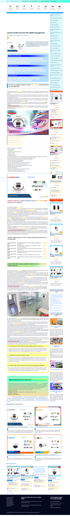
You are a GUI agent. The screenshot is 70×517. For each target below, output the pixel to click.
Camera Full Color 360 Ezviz (54, 84)
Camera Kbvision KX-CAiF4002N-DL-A (55, 103)
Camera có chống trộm (54, 48)
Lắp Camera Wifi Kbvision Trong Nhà (56, 70)
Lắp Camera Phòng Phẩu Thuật (55, 45)
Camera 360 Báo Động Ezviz (55, 80)
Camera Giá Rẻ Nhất (53, 43)
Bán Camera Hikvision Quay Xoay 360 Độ (56, 75)
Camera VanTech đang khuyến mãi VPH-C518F (15, 454)
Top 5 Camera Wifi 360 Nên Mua (13, 60)
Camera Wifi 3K (26, 68)
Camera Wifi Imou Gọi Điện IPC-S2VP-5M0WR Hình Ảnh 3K (56, 181)
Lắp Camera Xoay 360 (53, 89)
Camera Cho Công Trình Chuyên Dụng (55, 51)
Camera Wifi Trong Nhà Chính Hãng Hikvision (15, 68)
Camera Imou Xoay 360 (54, 82)
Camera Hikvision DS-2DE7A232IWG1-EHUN (52, 478)
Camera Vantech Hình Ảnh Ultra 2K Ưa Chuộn (56, 33)
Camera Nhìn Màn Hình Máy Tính (55, 53)
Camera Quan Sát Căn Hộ (30, 398)
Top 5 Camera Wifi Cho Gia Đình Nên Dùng (15, 70)
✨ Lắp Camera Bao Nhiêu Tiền (56, 302)
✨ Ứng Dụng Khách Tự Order (55, 299)
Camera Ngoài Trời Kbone (27, 70)
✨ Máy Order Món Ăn (54, 300)
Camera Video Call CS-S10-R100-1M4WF (56, 214)
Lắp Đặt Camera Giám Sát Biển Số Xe (56, 346)
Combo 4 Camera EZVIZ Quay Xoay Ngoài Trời (56, 278)
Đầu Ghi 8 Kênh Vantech (54, 24)
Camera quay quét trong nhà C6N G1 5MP (56, 235)
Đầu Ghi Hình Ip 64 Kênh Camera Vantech (55, 30)
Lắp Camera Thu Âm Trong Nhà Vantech (55, 15)
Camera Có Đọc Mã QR (54, 35)
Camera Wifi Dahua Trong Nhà (55, 68)
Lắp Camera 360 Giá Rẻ (23, 78)
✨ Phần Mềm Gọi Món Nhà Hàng (56, 296)
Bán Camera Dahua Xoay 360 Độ (55, 78)
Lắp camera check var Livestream (13, 62)
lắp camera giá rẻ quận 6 (55, 507)
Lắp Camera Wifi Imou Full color (55, 87)
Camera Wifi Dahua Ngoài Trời (55, 72)
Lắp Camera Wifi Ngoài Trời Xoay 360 (39, 70)
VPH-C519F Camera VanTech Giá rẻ (41, 426)
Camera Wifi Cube (11, 72)
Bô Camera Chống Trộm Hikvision (13, 80)
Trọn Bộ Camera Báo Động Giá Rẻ (15, 400)
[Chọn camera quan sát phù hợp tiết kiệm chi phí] (62, 8)
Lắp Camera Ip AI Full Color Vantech (56, 18)
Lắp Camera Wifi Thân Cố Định (55, 55)
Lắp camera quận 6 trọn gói (56, 503)
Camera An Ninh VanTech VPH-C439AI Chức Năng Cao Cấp (45, 454)
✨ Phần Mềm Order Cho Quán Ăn (56, 294)
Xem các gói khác (10, 493)
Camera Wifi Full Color (54, 62)
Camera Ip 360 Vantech (54, 20)
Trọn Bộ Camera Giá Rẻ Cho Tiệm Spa (28, 400)
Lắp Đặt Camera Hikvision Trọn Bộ (33, 78)
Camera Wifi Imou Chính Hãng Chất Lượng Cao (56, 65)
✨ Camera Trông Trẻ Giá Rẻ (55, 310)
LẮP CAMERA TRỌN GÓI (34, 1)
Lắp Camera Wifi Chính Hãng (44, 1)
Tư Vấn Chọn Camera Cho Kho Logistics (55, 41)
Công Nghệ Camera (25, 1)
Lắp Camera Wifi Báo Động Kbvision (36, 68)
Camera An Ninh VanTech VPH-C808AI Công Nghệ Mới (26, 33)
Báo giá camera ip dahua (43, 60)
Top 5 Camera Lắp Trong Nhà (25, 62)
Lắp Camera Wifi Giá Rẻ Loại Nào (56, 392)
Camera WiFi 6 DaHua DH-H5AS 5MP (40, 475)
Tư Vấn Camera (53, 1)
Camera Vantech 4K (53, 22)
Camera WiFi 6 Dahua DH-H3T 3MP (27, 477)
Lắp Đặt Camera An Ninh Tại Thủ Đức (18, 398)
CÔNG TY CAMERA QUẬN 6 (12, 1)
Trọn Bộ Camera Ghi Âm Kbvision (25, 80)
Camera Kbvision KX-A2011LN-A (57, 129)
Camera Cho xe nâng (53, 38)
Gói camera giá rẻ (11, 463)
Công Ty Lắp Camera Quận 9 (56, 370)
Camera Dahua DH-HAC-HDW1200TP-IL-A (55, 154)
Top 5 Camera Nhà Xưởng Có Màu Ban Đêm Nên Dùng (29, 60)
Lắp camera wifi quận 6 (55, 501)
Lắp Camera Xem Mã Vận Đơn (17, 397)
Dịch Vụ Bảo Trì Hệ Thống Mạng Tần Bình (30, 397)
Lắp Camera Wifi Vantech (54, 58)
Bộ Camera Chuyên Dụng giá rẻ (13, 78)
